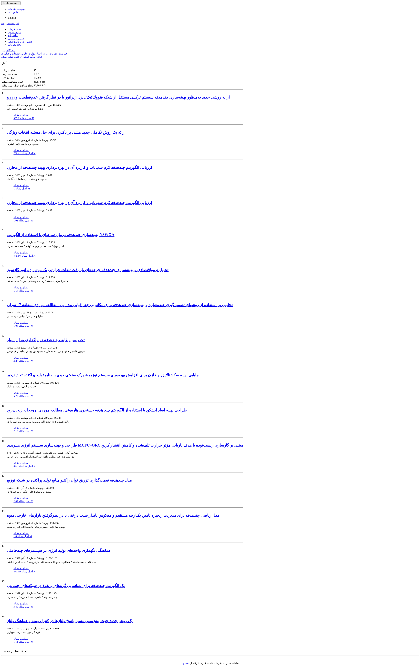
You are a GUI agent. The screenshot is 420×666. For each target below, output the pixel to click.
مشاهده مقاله (21, 115)
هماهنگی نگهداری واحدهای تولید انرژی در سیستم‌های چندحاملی (59, 550)
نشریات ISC (14, 44)
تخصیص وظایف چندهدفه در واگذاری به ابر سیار (46, 340)
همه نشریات (14, 29)
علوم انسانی (14, 32)
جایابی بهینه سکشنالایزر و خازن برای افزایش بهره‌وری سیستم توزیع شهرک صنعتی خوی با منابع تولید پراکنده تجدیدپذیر (103, 375)
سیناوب (185, 663)
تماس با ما (13, 12)
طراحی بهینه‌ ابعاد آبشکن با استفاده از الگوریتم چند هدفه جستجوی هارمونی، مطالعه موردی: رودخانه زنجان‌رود (97, 410)
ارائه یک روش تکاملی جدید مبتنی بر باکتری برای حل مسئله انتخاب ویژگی (66, 132)
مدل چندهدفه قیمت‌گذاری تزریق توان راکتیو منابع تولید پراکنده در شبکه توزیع (69, 480)
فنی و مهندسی (16, 38)
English (12, 17)
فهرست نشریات (17, 9)
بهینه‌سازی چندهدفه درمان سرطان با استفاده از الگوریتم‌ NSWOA (60, 234)
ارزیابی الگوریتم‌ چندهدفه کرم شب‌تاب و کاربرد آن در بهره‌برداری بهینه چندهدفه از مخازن (79, 167)
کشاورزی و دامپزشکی (20, 41)
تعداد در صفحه (11, 651)
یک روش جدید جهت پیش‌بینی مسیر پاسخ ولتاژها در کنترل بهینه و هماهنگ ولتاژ (70, 621)
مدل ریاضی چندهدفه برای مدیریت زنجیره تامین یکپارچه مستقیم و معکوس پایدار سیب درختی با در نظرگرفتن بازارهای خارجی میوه (113, 515)
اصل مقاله (23, 118)
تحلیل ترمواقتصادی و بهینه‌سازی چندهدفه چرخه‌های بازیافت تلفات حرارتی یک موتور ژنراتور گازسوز (87, 270)
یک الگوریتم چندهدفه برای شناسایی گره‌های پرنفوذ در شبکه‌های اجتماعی (66, 585)
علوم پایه (13, 35)
